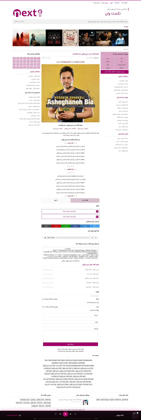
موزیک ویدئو (105, 3)
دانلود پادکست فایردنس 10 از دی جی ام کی (29, 103)
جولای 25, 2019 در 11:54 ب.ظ (50, 307)
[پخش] (65, 414)
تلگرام (94, 226)
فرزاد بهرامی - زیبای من (34, 76)
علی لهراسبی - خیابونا (122, 108)
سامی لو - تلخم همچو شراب (121, 87)
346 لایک (85, 200)
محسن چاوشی (40, 400)
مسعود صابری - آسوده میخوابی (120, 114)
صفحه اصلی (125, 400)
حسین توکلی (70, 125)
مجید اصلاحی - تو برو (122, 138)
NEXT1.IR (70, 169)
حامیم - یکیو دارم (124, 81)
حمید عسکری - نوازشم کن (33, 113)
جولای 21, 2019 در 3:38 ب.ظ (49, 299)
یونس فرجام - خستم (35, 122)
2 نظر (56, 200)
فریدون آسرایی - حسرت (122, 141)
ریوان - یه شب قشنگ (122, 117)
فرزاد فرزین (48, 406)
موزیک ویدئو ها (105, 400)
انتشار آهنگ (96, 3)
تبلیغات (98, 400)
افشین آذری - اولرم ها (34, 97)
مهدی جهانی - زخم (123, 127)
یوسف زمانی (26, 403)
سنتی (107, 59)
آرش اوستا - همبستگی (34, 125)
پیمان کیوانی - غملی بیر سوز (121, 148)
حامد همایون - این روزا (122, 105)
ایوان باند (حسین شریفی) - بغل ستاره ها (29, 119)
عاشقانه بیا (81, 153)
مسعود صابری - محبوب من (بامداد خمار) (29, 109)
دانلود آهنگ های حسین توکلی (90, 265)
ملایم (107, 65)
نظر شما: (96, 329)
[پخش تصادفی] (75, 414)
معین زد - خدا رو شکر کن (121, 145)
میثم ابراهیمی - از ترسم (34, 106)
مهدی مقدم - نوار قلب (122, 120)
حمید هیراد (41, 406)
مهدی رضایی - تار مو (34, 100)
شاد (122, 62)
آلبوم (111, 3)
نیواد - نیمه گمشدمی (123, 84)
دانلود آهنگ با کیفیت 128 (80, 217)
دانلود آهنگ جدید (78, 125)
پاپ (122, 59)
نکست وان (70, 143)
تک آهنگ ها (76, 261)
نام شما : (96, 315)
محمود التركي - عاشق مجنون (121, 90)
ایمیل (46, 226)
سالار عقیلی (33, 403)
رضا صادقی (48, 400)
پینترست (56, 226)
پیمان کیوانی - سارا (123, 151)
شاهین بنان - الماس (123, 124)
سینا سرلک (39, 403)
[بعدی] (70, 414)
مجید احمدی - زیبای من (122, 93)
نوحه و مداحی (121, 65)
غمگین (107, 62)
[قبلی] (60, 414)
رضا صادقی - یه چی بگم (122, 130)
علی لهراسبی (34, 406)
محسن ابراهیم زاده (25, 400)
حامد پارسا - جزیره (123, 111)
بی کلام (121, 68)
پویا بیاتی (33, 400)
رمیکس (108, 68)
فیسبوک (75, 226)
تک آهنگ (117, 3)
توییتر (85, 226)
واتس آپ (65, 226)
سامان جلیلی (19, 403)
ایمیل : (96, 322)
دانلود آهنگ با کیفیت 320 (80, 211)
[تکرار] (55, 414)
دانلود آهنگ (124, 3)
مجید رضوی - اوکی (123, 102)
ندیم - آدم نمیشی (35, 116)
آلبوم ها (111, 400)
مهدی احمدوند (47, 403)
